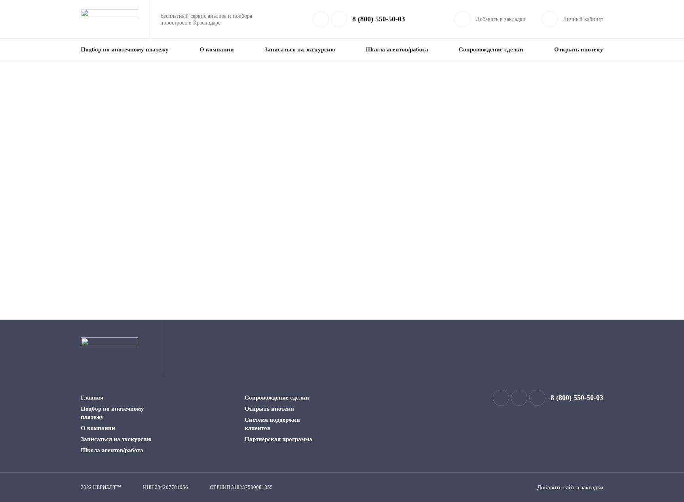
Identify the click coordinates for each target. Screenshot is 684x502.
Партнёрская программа (278, 439)
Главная (92, 397)
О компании (217, 49)
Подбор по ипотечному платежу (125, 49)
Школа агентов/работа (397, 49)
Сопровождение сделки (491, 49)
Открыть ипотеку (578, 49)
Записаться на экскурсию (299, 49)
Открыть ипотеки (269, 408)
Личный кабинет (583, 19)
